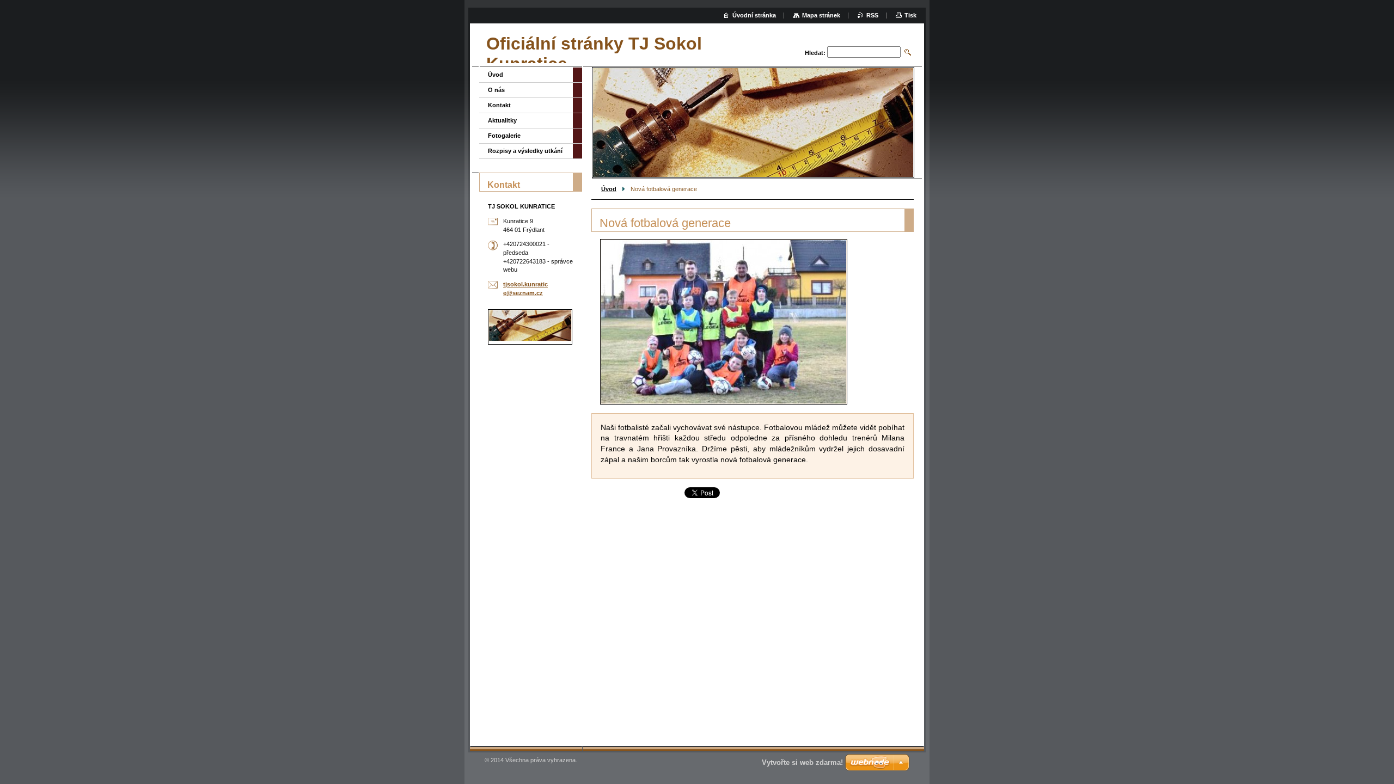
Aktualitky (502, 120)
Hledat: (815, 53)
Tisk (910, 15)
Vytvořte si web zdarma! (802, 762)
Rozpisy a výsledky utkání (525, 151)
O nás (496, 90)
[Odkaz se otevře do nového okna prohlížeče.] (723, 322)
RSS (872, 15)
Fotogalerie (504, 135)
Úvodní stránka (754, 15)
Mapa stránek (821, 15)
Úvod (608, 189)
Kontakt (499, 105)
